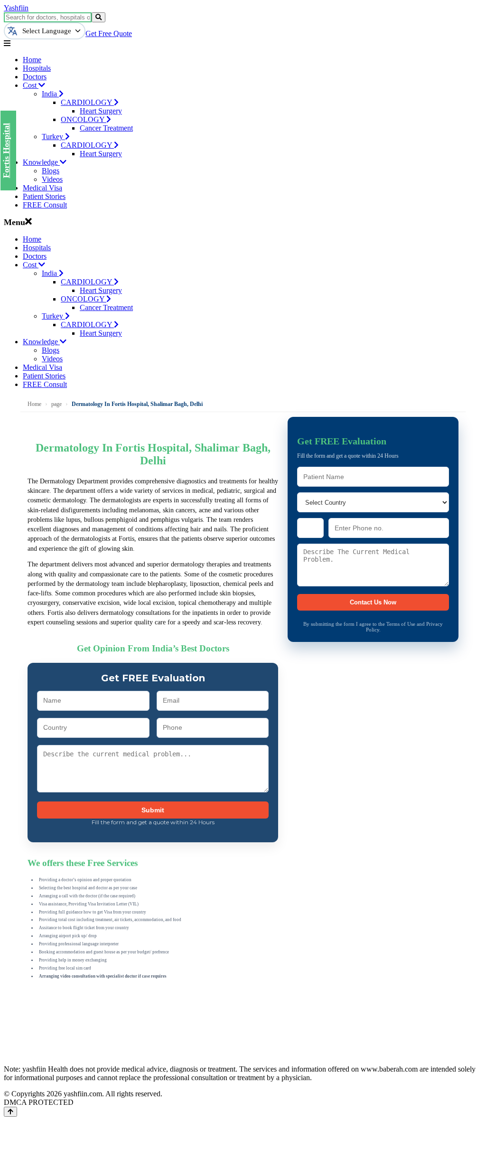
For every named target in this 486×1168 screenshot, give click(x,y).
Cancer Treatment (106, 128)
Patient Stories (44, 196)
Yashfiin (16, 8)
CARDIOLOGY (87, 102)
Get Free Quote (108, 33)
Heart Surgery (101, 111)
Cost (30, 85)
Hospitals (37, 68)
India (50, 94)
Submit (152, 810)
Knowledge (41, 162)
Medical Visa (42, 188)
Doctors (35, 77)
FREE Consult (45, 205)
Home (32, 60)
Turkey (53, 136)
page (56, 404)
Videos (52, 179)
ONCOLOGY (83, 119)
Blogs (50, 171)
